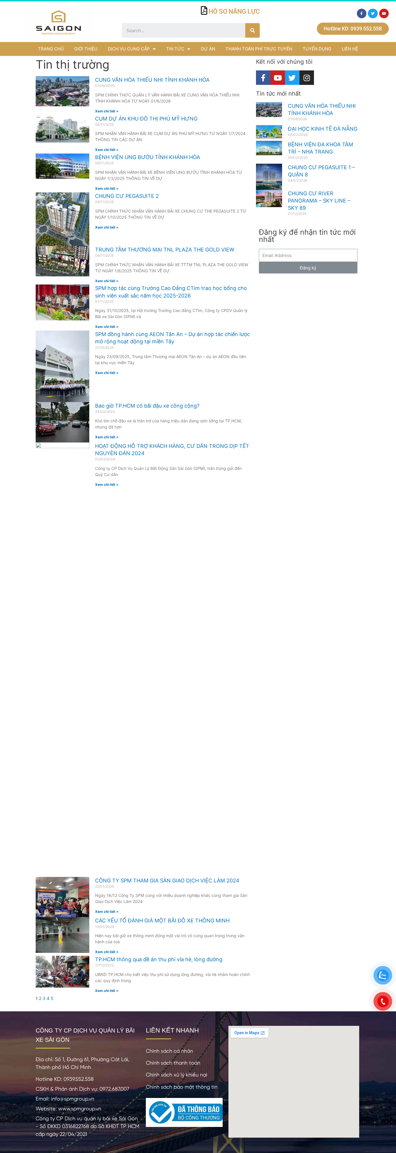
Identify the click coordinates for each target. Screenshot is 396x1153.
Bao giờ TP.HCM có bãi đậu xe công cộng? (147, 406)
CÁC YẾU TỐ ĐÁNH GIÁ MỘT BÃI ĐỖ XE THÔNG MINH (162, 920)
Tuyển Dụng (317, 49)
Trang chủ (51, 49)
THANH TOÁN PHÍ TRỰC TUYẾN (259, 49)
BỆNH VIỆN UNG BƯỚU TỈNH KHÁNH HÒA (147, 157)
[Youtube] (384, 14)
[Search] (252, 30)
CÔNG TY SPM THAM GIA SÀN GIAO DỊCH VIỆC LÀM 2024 (167, 880)
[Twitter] (373, 14)
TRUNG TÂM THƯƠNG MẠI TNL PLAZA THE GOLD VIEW (164, 250)
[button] (353, 29)
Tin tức (175, 49)
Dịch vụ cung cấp (129, 49)
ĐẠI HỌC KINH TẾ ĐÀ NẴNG (322, 129)
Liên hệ (350, 49)
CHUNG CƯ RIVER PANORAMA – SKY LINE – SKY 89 (319, 200)
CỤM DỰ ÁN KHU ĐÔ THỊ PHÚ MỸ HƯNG (146, 119)
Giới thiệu (85, 49)
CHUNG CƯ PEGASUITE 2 (127, 196)
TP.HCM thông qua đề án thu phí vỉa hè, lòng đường (158, 959)
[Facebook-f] (362, 14)
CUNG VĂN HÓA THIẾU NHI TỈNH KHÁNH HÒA (152, 80)
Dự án (208, 49)
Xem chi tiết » (107, 111)
